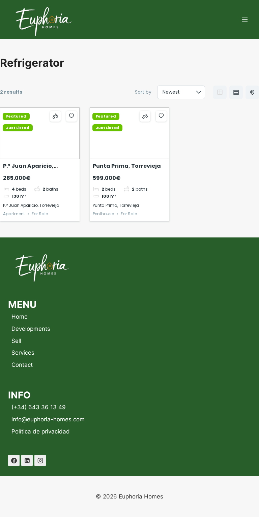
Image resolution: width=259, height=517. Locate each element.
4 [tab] (49, 154)
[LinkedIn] (27, 460)
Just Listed (17, 128)
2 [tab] (36, 154)
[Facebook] (14, 460)
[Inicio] (42, 267)
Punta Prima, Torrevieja (127, 166)
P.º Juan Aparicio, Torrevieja (28, 170)
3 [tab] (42, 154)
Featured (16, 116)
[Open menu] (244, 19)
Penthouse (103, 214)
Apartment (14, 214)
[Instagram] (40, 460)
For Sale (40, 214)
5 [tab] (141, 154)
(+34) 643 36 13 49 (38, 407)
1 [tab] (30, 154)
